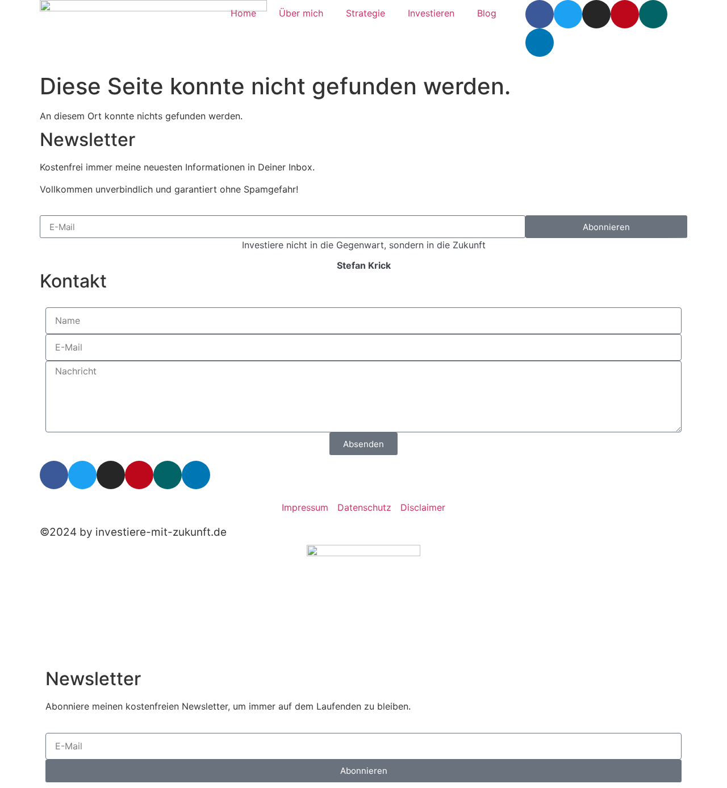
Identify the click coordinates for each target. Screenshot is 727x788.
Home (243, 13)
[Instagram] (596, 14)
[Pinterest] (625, 14)
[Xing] (653, 14)
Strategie (365, 13)
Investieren (431, 13)
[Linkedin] (539, 42)
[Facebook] (539, 14)
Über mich (301, 13)
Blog (486, 13)
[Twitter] (568, 14)
